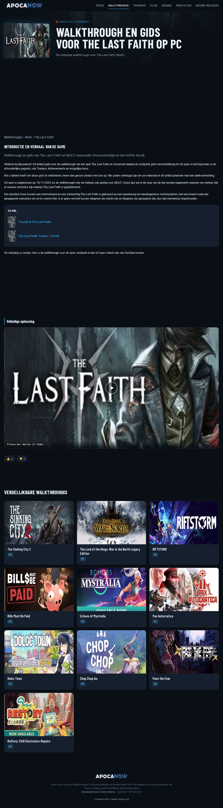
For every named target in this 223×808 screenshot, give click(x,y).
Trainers (139, 5)
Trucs (100, 5)
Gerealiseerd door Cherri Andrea (98, 791)
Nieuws (167, 5)
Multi (28, 137)
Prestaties (183, 5)
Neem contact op (120, 799)
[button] (111, 387)
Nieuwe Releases (207, 5)
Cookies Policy (101, 799)
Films (153, 5)
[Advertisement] (111, 94)
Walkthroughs (118, 5)
